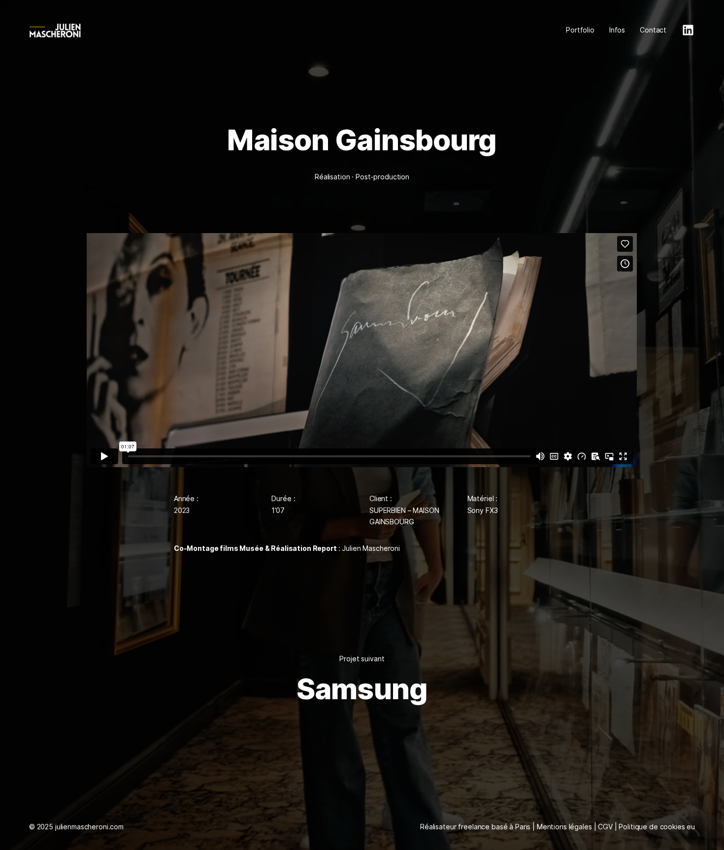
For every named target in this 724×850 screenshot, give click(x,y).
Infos (617, 30)
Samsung (362, 688)
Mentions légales (564, 826)
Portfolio (580, 30)
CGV (605, 826)
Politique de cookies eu (657, 826)
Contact (653, 30)
